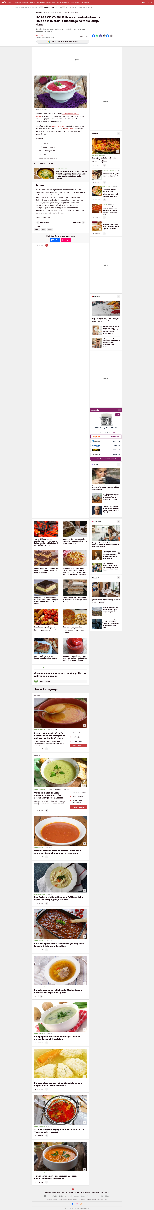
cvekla (37, 229)
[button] (84, 36)
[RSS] (81, 1204)
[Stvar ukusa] (7, 2)
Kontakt (70, 1199)
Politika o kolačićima (79, 1199)
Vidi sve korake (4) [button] (78, 807)
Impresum (49, 1199)
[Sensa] (83, 1196)
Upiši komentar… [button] (45, 681)
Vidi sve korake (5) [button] (78, 745)
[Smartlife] (96, 1196)
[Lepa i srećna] (76, 1196)
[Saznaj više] (118, 296)
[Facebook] (73, 1204)
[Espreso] (61, 1196)
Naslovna (39, 12)
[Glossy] (107, 1196)
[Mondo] (47, 1196)
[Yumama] (68, 1196)
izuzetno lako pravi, (58, 126)
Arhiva (105, 1199)
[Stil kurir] (102, 1196)
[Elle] (89, 1196)
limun (43, 229)
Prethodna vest (45, 222)
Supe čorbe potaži (56, 12)
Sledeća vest (77, 222)
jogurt (49, 229)
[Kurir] (54, 1196)
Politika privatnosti (91, 1199)
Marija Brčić (39, 35)
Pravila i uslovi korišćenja (60, 1199)
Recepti (46, 12)
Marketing (100, 1199)
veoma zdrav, (69, 129)
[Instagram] (77, 1204)
